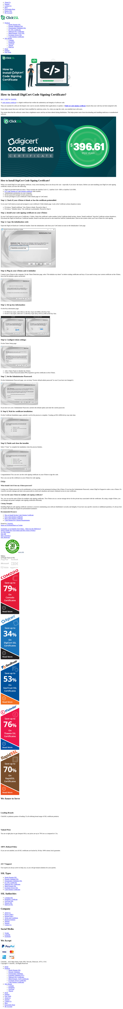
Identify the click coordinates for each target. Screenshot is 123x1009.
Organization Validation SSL (17, 28)
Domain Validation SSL (15, 26)
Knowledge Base (10, 9)
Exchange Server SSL (15, 35)
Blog (6, 7)
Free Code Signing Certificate (14, 517)
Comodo (11, 40)
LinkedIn (7, 935)
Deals (6, 49)
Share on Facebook (6, 525)
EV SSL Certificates (14, 30)
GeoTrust (11, 43)
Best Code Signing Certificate (14, 518)
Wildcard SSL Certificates (16, 31)
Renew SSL (8, 11)
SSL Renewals (5, 537)
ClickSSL (14, 99)
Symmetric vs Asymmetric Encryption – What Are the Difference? (21, 529)
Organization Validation (15, 973)
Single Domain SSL (14, 24)
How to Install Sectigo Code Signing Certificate (19, 515)
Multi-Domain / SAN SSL (16, 33)
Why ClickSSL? (6, 535)
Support (7, 4)
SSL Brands (8, 38)
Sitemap (7, 921)
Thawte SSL (8, 903)
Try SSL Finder (5, 532)
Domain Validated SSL (12, 879)
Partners (7, 50)
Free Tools (8, 52)
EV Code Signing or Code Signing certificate (18, 191)
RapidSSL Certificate (11, 899)
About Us (8, 2)
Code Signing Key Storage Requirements (17, 520)
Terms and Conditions (11, 918)
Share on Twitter (17, 525)
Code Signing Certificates (16, 37)
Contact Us (8, 6)
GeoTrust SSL (9, 901)
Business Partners (10, 919)
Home (6, 967)
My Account (8, 13)
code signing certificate (9, 102)
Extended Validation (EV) (16, 975)
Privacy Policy (9, 914)
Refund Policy (9, 916)
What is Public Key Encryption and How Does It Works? (18, 530)
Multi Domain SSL (10, 886)
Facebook (8, 936)
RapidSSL (11, 42)
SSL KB (3, 534)
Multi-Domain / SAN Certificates (18, 979)
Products (7, 23)
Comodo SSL (9, 898)
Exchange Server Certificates (17, 980)
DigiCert (11, 47)
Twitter (7, 933)
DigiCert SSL (9, 904)
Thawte (10, 45)
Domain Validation (14, 972)
